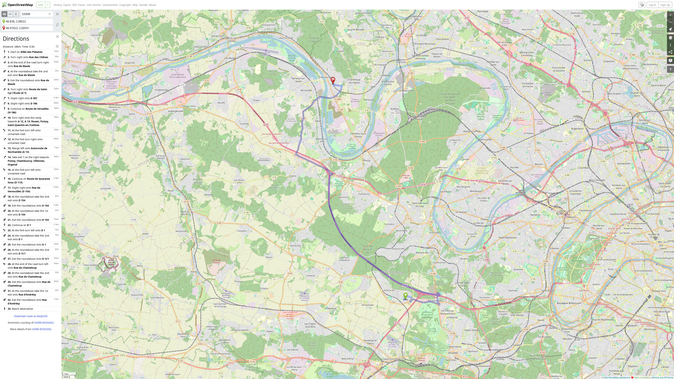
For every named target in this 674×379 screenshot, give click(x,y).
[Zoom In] (670, 14)
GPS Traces (78, 4)
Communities (110, 4)
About (152, 4)
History (58, 4)
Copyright (125, 4)
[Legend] (670, 44)
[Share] (670, 51)
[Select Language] (642, 5)
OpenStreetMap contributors (617, 377)
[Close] (57, 14)
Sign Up (665, 4)
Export (67, 4)
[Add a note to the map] (670, 60)
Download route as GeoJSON (30, 316)
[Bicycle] (10, 14)
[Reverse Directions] (57, 24)
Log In (652, 4)
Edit (41, 4)
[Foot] (16, 14)
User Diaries (94, 4)
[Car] (4, 14)
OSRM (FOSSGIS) (44, 322)
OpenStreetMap (20, 5)
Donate (143, 4)
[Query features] (670, 69)
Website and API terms (662, 377)
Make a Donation (642, 377)
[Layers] (670, 37)
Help (135, 4)
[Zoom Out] (670, 21)
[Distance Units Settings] (57, 46)
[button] (405, 296)
